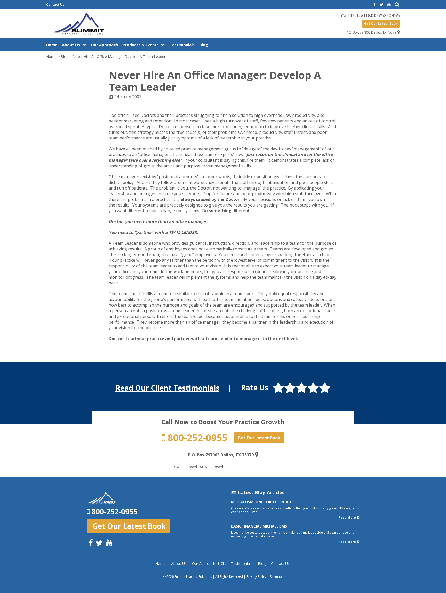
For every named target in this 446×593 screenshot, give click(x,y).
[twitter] (381, 4)
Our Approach (104, 44)
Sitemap (276, 576)
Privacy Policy (256, 576)
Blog (203, 44)
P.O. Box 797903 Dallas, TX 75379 (371, 32)
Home (51, 44)
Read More (347, 517)
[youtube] (389, 4)
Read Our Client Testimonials (167, 388)
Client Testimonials (236, 563)
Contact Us (55, 4)
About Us (71, 44)
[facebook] (374, 4)
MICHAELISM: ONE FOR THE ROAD (261, 501)
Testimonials (182, 44)
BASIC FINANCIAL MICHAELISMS (259, 526)
